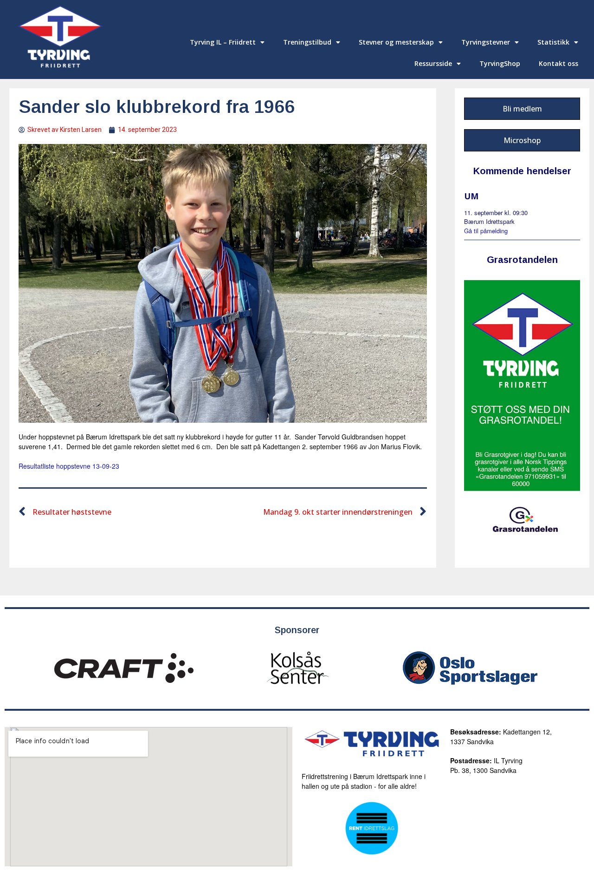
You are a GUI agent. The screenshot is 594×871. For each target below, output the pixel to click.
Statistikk (553, 42)
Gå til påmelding (486, 230)
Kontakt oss (558, 63)
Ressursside (433, 63)
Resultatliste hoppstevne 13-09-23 (69, 466)
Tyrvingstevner (485, 42)
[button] (522, 109)
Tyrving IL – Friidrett (223, 42)
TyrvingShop (499, 63)
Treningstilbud (307, 42)
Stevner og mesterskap (396, 42)
